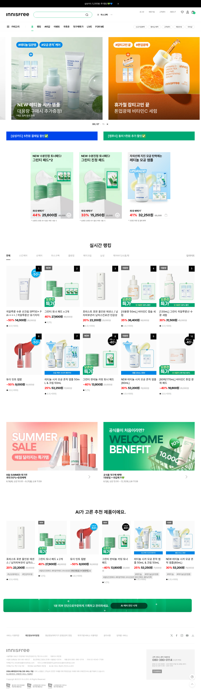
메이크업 (87, 255)
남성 (102, 255)
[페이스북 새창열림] (177, 635)
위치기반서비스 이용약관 (88, 635)
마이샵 (190, 27)
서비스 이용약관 (12, 635)
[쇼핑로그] (192, 677)
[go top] (192, 684)
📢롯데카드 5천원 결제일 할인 (100, 4)
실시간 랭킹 (100, 245)
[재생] (107, 124)
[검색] (87, 15)
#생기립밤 (87, 571)
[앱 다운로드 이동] (193, 635)
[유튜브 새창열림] (187, 635)
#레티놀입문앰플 (151, 574)
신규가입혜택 (140, 27)
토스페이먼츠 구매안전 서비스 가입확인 (19, 674)
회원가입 (152, 12)
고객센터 (162, 12)
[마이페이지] (187, 12)
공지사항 (107, 635)
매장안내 (179, 27)
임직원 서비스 (122, 635)
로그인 (142, 12)
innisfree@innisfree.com (24, 663)
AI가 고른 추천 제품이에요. (100, 512)
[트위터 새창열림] (171, 635)
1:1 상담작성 (157, 671)
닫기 (118, 4)
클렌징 (71, 255)
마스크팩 (55, 255)
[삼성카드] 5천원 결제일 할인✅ (29, 136)
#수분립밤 (75, 571)
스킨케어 (23, 255)
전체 (8, 255)
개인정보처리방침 (32, 635)
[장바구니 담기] (69, 215)
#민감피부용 (27, 574)
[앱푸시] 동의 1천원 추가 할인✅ (127, 136)
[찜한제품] (182, 12)
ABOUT (173, 12)
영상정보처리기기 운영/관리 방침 (58, 635)
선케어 (39, 255)
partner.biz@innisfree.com (64, 663)
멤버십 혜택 (154, 27)
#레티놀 (138, 574)
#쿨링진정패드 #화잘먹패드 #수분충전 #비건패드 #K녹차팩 (63, 571)
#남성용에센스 (13, 574)
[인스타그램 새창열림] (182, 635)
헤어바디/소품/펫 (121, 255)
